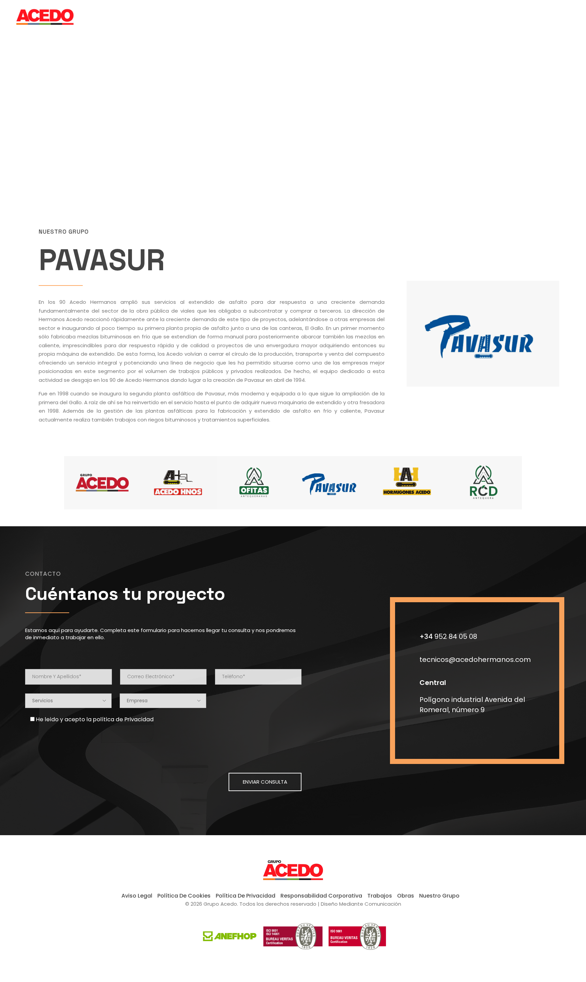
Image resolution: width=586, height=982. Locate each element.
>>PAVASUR (207, 121)
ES (561, 13)
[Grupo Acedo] (54, 15)
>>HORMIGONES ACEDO (105, 121)
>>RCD (136, 121)
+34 (448, 636)
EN (553, 13)
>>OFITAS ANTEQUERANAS (169, 121)
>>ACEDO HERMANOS (60, 121)
